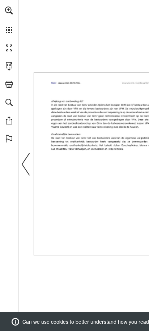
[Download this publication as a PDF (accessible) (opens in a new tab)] (9, 66)
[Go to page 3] (52, 82)
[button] (9, 10)
